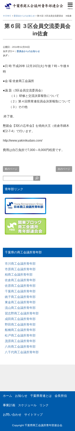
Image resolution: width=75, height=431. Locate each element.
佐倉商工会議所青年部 (20, 280)
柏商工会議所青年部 (18, 274)
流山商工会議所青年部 (20, 307)
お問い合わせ (12, 414)
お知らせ (21, 395)
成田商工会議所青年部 (20, 319)
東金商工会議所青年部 (20, 302)
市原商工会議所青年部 (20, 269)
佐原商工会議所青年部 (20, 285)
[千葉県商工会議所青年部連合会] (34, 4)
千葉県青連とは (41, 395)
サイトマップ (33, 414)
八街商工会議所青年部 (20, 346)
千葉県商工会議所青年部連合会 (43, 425)
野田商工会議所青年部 (20, 324)
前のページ (11, 168)
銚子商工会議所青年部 (20, 296)
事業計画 (9, 405)
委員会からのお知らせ (28, 51)
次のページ (64, 168)
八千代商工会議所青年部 (22, 352)
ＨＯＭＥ (7, 16)
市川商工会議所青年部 (20, 263)
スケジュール (27, 405)
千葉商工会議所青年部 (20, 291)
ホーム (7, 395)
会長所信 (61, 395)
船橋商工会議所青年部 (20, 330)
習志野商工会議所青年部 (22, 313)
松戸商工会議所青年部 (20, 335)
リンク (44, 405)
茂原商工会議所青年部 (20, 341)
